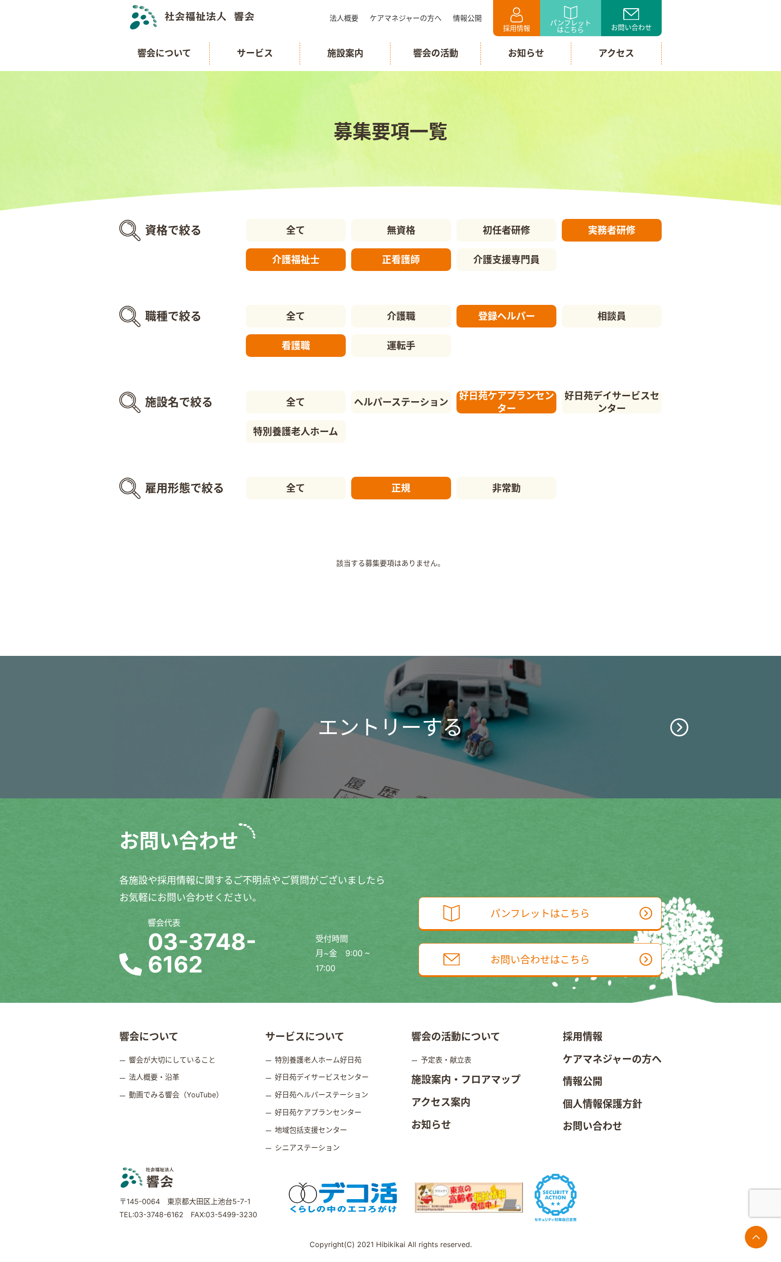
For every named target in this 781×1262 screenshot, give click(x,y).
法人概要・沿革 (154, 1077)
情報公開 (582, 1081)
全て (295, 230)
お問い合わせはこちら (540, 959)
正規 (400, 487)
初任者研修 (506, 230)
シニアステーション (307, 1147)
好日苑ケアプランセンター (506, 402)
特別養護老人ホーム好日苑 (318, 1059)
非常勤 (506, 487)
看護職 (296, 345)
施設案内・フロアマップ (466, 1079)
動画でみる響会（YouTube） (176, 1094)
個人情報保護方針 (602, 1104)
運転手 (401, 345)
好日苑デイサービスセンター (612, 402)
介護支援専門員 (506, 259)
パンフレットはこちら (570, 26)
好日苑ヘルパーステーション (321, 1094)
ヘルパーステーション (401, 402)
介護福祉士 (296, 259)
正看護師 (401, 259)
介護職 (401, 316)
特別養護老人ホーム (295, 431)
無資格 (401, 230)
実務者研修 (611, 230)
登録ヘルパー (506, 316)
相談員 (612, 316)
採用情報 (516, 28)
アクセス (616, 53)
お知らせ (431, 1124)
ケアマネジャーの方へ (612, 1059)
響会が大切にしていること (172, 1059)
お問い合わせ (631, 27)
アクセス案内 (440, 1102)
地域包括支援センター (311, 1129)
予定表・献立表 (446, 1059)
